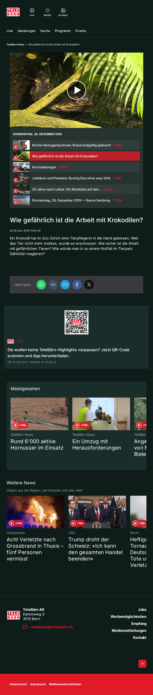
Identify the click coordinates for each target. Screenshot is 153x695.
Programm (63, 31)
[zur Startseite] (13, 12)
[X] (89, 284)
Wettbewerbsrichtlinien (65, 684)
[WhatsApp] (41, 284)
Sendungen (26, 31)
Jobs (142, 609)
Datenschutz (18, 684)
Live (10, 31)
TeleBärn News (16, 44)
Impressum (38, 684)
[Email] (65, 284)
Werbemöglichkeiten (128, 616)
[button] (53, 284)
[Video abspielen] (76, 90)
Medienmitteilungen (129, 630)
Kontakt (139, 637)
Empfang (138, 623)
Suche (45, 31)
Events (81, 31)
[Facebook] (77, 284)
